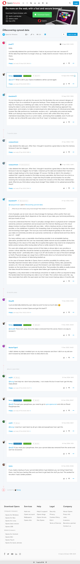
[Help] (47, 3)
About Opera (67, 511)
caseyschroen (13, 142)
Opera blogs (41, 514)
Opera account (29, 514)
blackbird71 (13, 96)
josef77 (11, 44)
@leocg (17, 377)
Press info (66, 514)
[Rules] (43, 3)
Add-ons (27, 511)
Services (28, 506)
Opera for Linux (10, 521)
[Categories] (23, 3)
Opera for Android (11, 534)
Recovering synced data (33, 205)
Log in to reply (72, 34)
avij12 (10, 377)
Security (52, 511)
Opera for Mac (10, 518)
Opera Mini (9, 537)
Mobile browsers (9, 530)
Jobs (65, 517)
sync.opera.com (51, 404)
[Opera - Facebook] (4, 554)
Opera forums (41, 517)
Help (39, 506)
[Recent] (27, 3)
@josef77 (37, 75)
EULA (51, 520)
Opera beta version (12, 523)
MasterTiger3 (13, 347)
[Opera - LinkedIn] (16, 554)
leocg (10, 76)
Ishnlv (11, 466)
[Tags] (31, 3)
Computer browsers (10, 511)
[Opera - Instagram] (20, 554)
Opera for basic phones (13, 543)
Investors (66, 520)
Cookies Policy (55, 517)
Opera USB (9, 526)
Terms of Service (55, 523)
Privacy (52, 514)
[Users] (35, 3)
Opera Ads (28, 520)
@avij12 (37, 400)
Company (67, 506)
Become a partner (69, 523)
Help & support (42, 511)
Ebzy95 (11, 301)
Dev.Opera (40, 520)
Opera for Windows (11, 34)
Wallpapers (28, 517)
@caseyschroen (25, 164)
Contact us (67, 526)
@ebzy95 (12, 329)
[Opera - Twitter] (8, 554)
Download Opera (43, 15)
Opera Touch (9, 540)
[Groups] (39, 3)
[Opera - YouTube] (12, 554)
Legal (52, 506)
